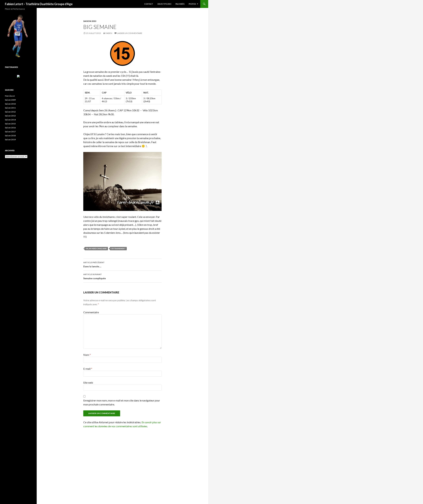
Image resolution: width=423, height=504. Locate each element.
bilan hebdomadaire (96, 248)
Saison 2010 (10, 104)
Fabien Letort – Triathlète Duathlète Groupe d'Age (39, 4)
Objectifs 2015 (164, 4)
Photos (192, 4)
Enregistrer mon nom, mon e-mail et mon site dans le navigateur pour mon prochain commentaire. (121, 402)
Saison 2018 (10, 135)
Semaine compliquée (94, 276)
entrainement (118, 248)
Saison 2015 (10, 123)
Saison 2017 (10, 131)
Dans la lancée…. (94, 264)
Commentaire (91, 312)
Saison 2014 (10, 119)
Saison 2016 (10, 127)
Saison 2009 (10, 100)
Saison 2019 (10, 139)
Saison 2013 (89, 21)
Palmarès (179, 4)
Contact (148, 4)
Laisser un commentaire (129, 33)
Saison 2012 (10, 111)
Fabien (108, 33)
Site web (88, 382)
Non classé (10, 96)
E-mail (87, 368)
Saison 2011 (10, 108)
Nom (87, 354)
